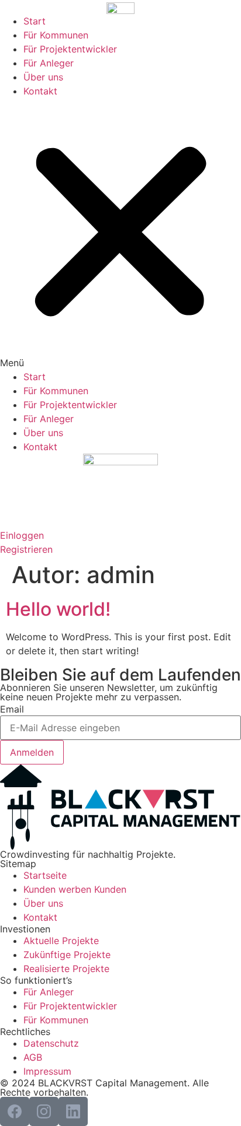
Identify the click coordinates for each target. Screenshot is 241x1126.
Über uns (43, 77)
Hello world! (58, 609)
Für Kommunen (55, 35)
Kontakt (40, 91)
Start (34, 21)
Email (12, 709)
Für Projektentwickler (70, 49)
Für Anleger (48, 63)
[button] (120, 234)
